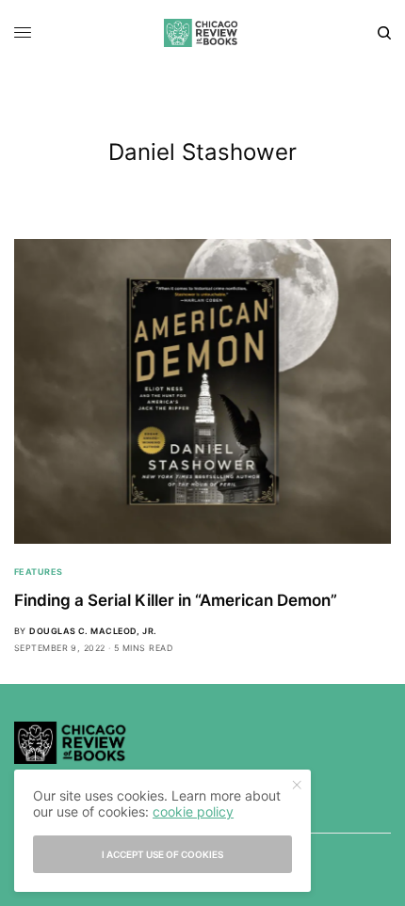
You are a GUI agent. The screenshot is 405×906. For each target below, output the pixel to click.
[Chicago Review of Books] (203, 33)
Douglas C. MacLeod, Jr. (92, 631)
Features (38, 571)
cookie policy (193, 811)
